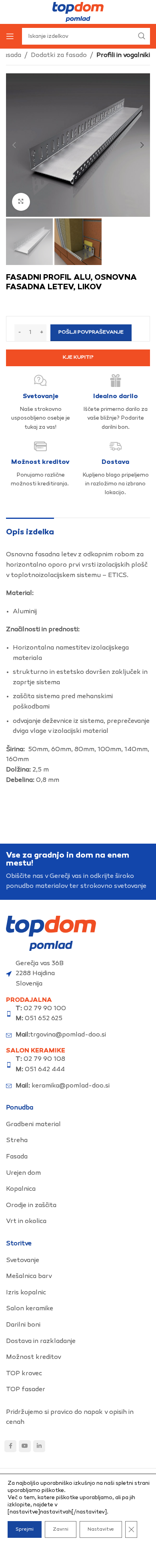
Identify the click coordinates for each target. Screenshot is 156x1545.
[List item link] (78, 1125)
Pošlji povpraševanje (91, 332)
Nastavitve (101, 1529)
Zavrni (60, 1529)
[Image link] (51, 933)
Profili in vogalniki (123, 55)
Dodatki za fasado (59, 55)
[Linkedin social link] (39, 1446)
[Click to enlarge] (21, 202)
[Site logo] (78, 12)
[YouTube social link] (25, 1446)
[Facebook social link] (10, 1446)
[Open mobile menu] (10, 36)
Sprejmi (25, 1529)
